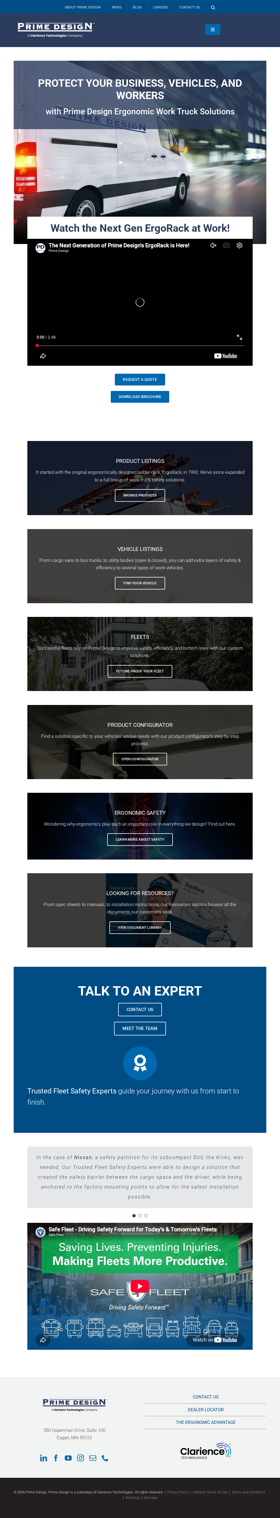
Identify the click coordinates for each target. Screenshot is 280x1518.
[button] (213, 7)
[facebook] (55, 1458)
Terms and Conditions (249, 1492)
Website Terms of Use (210, 1492)
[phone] (105, 1458)
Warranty (132, 1498)
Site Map (150, 1498)
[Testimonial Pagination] (134, 1215)
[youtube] (68, 1458)
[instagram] (80, 1458)
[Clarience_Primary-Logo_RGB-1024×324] (205, 1445)
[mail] (92, 1458)
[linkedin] (43, 1458)
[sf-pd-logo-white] (55, 21)
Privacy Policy (178, 1492)
